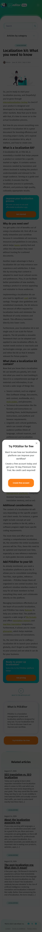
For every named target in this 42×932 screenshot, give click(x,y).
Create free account (21, 483)
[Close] (36, 443)
